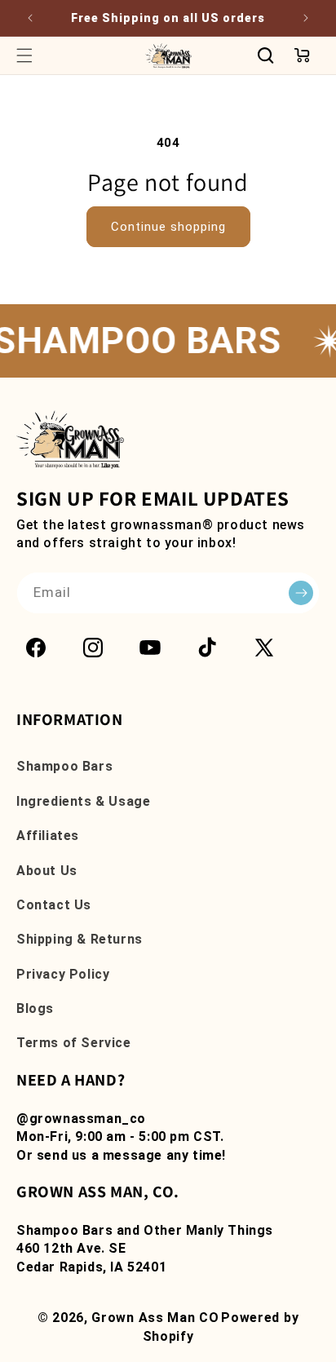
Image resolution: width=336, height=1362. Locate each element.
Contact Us (53, 905)
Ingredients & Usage (83, 801)
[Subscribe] (301, 593)
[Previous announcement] (30, 18)
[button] (24, 55)
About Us (46, 870)
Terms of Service (73, 1042)
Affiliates (47, 835)
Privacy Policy (62, 974)
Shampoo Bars (64, 766)
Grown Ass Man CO (155, 1317)
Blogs (35, 1008)
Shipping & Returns (79, 939)
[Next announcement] (306, 18)
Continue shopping (168, 226)
